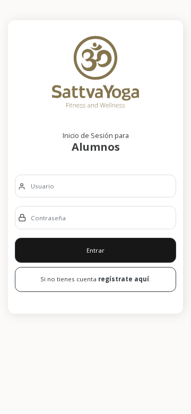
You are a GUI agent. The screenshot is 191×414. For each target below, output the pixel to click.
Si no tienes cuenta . (95, 279)
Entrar (95, 250)
